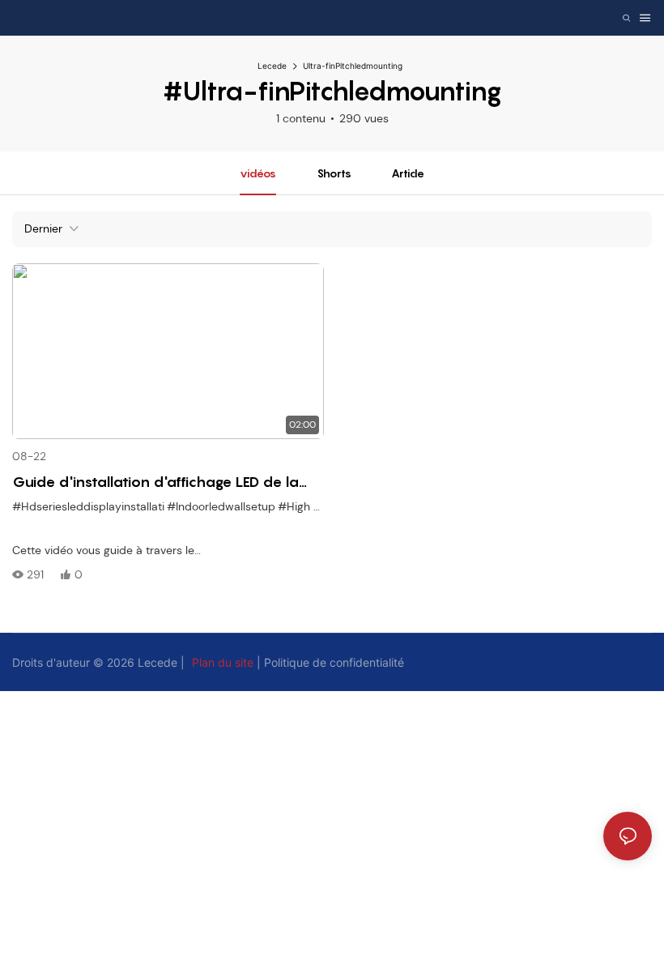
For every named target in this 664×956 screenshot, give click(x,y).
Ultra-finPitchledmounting (352, 65)
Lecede (272, 65)
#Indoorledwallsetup (221, 506)
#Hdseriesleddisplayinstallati (88, 506)
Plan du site (222, 662)
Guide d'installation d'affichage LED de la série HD (155, 483)
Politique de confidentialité (334, 662)
